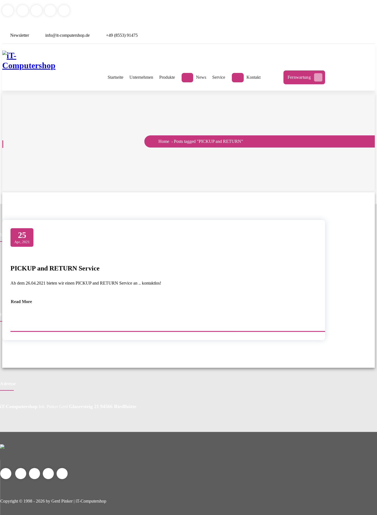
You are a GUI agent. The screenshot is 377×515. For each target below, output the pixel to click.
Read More (21, 301)
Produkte (167, 77)
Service (218, 77)
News (201, 77)
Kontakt (253, 77)
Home (163, 141)
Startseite (115, 77)
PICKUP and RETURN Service (55, 268)
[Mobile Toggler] (187, 77)
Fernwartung (299, 77)
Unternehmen (141, 77)
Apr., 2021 (22, 237)
